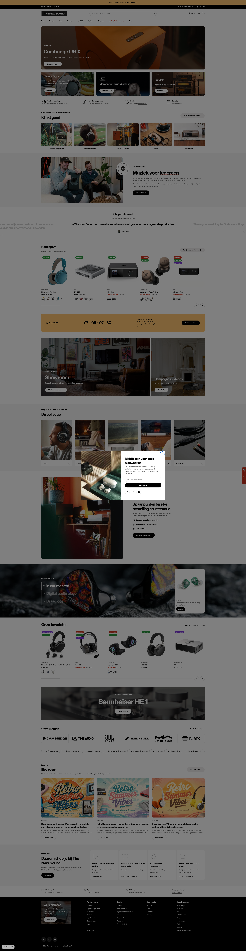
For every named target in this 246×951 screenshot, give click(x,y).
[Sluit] (162, 454)
